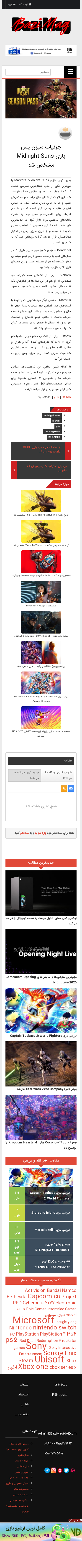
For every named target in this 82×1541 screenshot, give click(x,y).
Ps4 (72, 1334)
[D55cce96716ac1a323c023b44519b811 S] (41, 622)
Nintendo (21, 1328)
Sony (37, 1346)
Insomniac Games (62, 1309)
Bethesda (17, 1297)
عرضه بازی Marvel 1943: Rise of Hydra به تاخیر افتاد (41, 636)
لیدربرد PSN (59, 1394)
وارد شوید (40, 833)
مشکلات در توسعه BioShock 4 (41, 606)
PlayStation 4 (53, 1334)
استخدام (23, 1394)
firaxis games (52, 432)
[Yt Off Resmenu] (70, 72)
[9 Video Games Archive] (41, 1532)
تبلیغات (24, 1384)
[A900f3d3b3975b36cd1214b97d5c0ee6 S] (41, 653)
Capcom (41, 1297)
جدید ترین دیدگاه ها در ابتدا (26, 775)
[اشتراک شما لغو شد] (64, 788)
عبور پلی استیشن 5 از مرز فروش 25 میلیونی (47, 468)
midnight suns (52, 415)
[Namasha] (60, 1470)
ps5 (12, 1340)
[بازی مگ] (41, 25)
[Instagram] (53, 1470)
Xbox (71, 1361)
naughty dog (67, 1322)
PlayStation (28, 1334)
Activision (36, 1290)
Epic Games (36, 1309)
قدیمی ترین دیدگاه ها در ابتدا (58, 775)
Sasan (66, 397)
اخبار (56, 397)
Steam (26, 1361)
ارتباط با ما (61, 1384)
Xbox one (34, 1367)
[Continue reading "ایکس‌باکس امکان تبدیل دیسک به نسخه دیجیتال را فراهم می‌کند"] (41, 893)
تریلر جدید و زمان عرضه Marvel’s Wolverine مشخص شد (41, 545)
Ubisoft (50, 1360)
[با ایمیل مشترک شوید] (71, 788)
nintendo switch (55, 1328)
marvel (56, 421)
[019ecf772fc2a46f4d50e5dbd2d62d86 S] (41, 532)
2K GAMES (54, 437)
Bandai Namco (62, 1290)
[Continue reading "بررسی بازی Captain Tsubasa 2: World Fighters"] (41, 1010)
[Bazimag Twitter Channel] (66, 1470)
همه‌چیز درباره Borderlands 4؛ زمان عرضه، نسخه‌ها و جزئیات (41, 575)
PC (13, 1334)
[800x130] (41, 50)
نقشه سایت (21, 1414)
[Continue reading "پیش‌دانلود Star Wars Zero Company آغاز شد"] (41, 1064)
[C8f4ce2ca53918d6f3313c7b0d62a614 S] (41, 501)
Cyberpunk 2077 (39, 1303)
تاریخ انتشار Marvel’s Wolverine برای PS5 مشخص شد (41, 515)
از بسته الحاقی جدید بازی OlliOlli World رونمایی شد (42, 449)
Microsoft (35, 1321)
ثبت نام (24, 4)
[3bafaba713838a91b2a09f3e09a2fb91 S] (41, 562)
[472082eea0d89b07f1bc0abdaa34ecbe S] (41, 683)
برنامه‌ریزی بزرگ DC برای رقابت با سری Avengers (41, 666)
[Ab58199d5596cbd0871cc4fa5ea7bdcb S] (41, 592)
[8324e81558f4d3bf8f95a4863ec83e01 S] (41, 718)
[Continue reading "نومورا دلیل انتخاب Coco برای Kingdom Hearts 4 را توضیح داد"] (41, 1117)
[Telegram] (47, 1470)
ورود (10, 4)
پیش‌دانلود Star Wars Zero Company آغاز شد (47, 1089)
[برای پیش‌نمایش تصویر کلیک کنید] (41, 98)
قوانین (24, 1404)
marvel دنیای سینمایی (61, 1315)
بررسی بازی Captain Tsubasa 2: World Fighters (43, 1035)
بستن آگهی (74, 1520)
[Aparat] (72, 1470)
